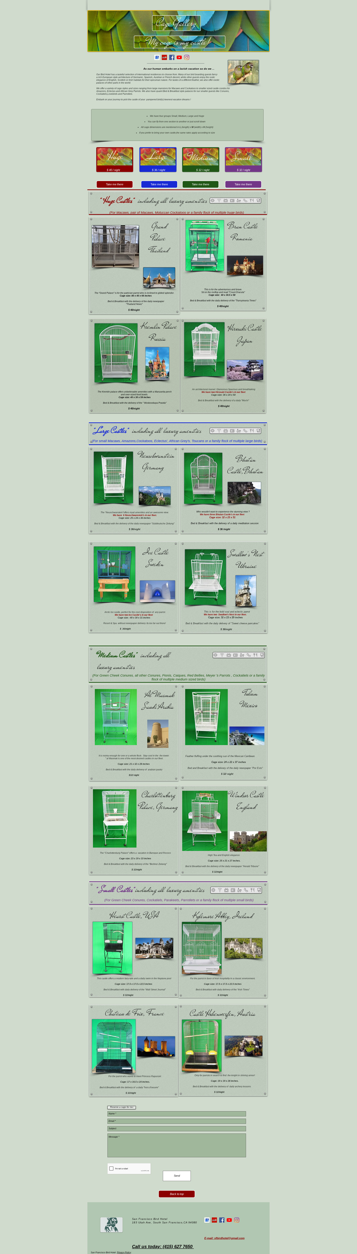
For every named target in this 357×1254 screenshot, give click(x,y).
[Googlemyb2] (157, 57)
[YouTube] (179, 57)
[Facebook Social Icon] (171, 57)
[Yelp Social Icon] (164, 57)
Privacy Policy (124, 1252)
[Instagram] (186, 57)
